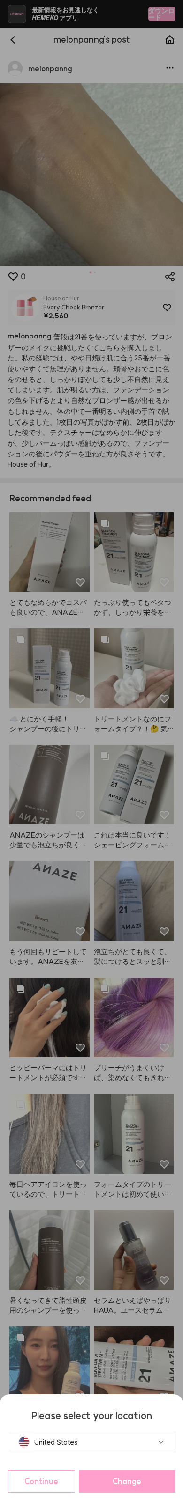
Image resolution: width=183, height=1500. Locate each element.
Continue (41, 1481)
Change (127, 1481)
